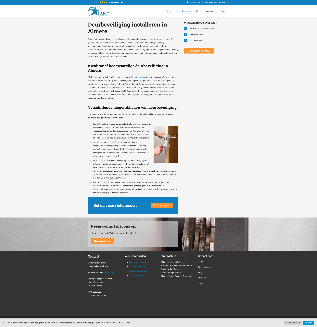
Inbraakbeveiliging (137, 271)
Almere (154, 49)
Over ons (202, 277)
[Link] (98, 11)
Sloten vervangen (137, 266)
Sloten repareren (136, 275)
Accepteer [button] (308, 323)
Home (200, 261)
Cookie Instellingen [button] (293, 323)
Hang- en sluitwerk (137, 262)
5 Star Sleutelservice (140, 77)
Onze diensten (204, 267)
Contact (201, 283)
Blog (200, 272)
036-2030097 (109, 272)
